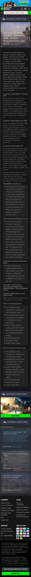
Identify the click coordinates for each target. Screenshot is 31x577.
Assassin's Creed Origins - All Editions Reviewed (14, 433)
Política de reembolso (23, 507)
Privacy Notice (6, 565)
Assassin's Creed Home (16, 19)
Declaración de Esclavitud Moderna (22, 516)
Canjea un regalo (6, 508)
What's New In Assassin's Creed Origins (15, 454)
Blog (2, 517)
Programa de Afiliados (7, 510)
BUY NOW (16, 415)
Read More (12, 447)
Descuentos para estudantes (6, 514)
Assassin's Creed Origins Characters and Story (12, 476)
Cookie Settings (23, 560)
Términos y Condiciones (20, 504)
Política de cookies (22, 510)
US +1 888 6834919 (6, 535)
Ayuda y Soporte (6, 529)
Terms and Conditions (19, 565)
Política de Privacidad (22, 512)
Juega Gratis (4, 520)
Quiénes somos (5, 503)
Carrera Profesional (7, 505)
